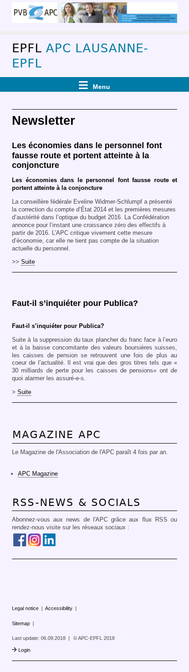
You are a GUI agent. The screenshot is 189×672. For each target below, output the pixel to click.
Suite (28, 261)
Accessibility (58, 608)
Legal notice (25, 608)
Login (24, 650)
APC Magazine (38, 473)
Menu (101, 86)
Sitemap (21, 623)
